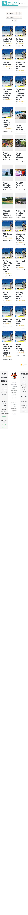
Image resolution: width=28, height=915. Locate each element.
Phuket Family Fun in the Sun (7, 155)
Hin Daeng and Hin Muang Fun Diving (19, 295)
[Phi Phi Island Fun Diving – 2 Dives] (7, 112)
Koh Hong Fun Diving (19, 40)
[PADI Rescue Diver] (7, 226)
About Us (24, 387)
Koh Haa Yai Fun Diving (7, 320)
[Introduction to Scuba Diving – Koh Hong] (20, 54)
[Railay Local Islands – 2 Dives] (20, 311)
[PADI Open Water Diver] (7, 54)
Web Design (13, 408)
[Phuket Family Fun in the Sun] (7, 143)
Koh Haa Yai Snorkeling (7, 40)
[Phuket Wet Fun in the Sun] (20, 173)
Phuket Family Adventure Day (19, 156)
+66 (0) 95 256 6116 (4, 406)
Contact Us (24, 385)
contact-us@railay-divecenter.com (4, 411)
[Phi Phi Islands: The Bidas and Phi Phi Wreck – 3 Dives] (7, 253)
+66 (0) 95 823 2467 (4, 402)
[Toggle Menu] (25, 3)
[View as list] (15, 20)
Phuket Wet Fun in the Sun (20, 185)
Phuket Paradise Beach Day (19, 127)
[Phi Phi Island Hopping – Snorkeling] (20, 336)
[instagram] (2, 427)
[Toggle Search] (22, 3)
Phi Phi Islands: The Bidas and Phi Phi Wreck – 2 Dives (7, 349)
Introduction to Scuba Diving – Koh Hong (20, 65)
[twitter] (5, 424)
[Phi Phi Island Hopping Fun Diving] (7, 284)
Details (11, 45)
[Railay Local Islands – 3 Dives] (20, 253)
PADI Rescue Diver (7, 235)
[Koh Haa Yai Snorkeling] (7, 31)
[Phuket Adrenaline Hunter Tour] (7, 173)
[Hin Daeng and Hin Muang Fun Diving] (20, 284)
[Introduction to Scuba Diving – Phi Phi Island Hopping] (7, 81)
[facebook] (2, 424)
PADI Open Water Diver (7, 63)
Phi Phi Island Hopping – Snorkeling (20, 347)
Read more (5, 45)
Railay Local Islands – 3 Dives (20, 263)
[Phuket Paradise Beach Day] (20, 115)
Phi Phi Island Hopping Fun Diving (7, 295)
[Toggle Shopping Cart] (19, 3)
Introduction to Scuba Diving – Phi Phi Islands (20, 237)
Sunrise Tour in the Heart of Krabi (20, 213)
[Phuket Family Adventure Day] (20, 143)
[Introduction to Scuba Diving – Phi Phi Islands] (20, 226)
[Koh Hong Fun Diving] (20, 31)
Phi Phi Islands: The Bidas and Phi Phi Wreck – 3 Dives (7, 266)
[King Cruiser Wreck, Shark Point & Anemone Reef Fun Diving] (20, 81)
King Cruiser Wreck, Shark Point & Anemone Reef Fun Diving (20, 94)
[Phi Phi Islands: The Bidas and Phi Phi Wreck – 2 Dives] (7, 336)
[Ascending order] (20, 13)
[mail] (5, 427)
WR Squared (14, 410)
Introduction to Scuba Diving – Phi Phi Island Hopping (7, 93)
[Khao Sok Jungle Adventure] (7, 200)
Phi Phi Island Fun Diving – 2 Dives (6, 123)
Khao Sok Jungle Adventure (7, 213)
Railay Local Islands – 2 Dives (20, 321)
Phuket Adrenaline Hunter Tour (7, 185)
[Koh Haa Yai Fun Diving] (7, 311)
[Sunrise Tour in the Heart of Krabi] (20, 200)
